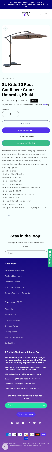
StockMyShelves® (12, 320)
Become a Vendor (12, 282)
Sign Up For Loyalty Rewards (17, 293)
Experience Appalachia (15, 270)
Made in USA (10, 315)
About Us (9, 309)
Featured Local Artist (14, 276)
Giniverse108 (14, 443)
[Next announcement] (47, 4)
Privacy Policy (11, 332)
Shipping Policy (11, 326)
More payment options (26, 136)
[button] (5, 14)
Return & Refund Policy (14, 337)
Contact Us (10, 343)
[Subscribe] (44, 253)
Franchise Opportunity (14, 287)
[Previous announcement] (4, 4)
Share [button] (7, 215)
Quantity (5, 109)
